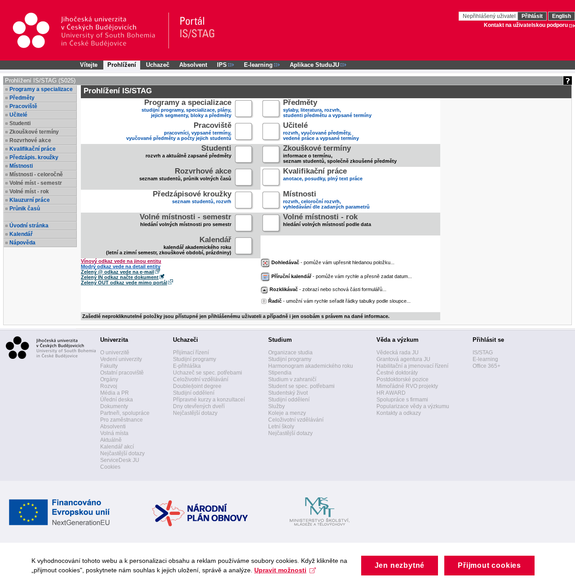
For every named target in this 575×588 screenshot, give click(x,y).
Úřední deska (116, 399)
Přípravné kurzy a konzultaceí (209, 399)
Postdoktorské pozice (402, 379)
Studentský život (288, 393)
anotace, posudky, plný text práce (323, 175)
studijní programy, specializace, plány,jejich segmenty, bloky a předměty (186, 109)
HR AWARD (391, 393)
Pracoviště (23, 106)
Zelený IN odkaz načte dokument (120, 277)
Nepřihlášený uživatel (490, 16)
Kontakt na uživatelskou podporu (526, 25)
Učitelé (18, 115)
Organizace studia (290, 352)
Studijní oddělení (193, 393)
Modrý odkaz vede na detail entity (120, 266)
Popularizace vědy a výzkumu (412, 406)
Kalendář (21, 234)
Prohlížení (121, 64)
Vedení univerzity (121, 359)
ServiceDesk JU (119, 460)
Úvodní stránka (29, 225)
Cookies (110, 467)
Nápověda (22, 243)
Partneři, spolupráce (125, 413)
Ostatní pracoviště (122, 373)
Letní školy (281, 426)
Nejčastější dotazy (122, 453)
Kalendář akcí (117, 447)
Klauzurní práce (29, 200)
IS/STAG (483, 352)
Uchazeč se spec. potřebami (207, 373)
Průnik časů (24, 208)
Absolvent (193, 64)
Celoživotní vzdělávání (200, 379)
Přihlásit (532, 16)
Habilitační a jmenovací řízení (412, 366)
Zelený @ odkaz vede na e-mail (117, 271)
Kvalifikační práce (32, 149)
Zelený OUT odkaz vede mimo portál (124, 282)
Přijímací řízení (191, 352)
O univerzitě (114, 352)
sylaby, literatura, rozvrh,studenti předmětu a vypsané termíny (327, 109)
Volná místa (114, 433)
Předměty (22, 98)
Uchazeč (157, 64)
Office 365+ (486, 366)
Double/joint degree (197, 386)
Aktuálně (111, 440)
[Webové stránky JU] (90, 30)
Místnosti (21, 166)
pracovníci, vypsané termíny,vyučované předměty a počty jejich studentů (178, 132)
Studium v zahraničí (292, 379)
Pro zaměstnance (121, 420)
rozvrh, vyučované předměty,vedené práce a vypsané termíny (321, 132)
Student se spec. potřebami (301, 386)
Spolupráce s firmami (402, 399)
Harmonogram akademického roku (310, 366)
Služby (276, 406)
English (561, 16)
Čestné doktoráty (397, 373)
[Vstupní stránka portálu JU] (193, 30)
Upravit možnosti (280, 570)
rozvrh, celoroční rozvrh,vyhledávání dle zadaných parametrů (326, 200)
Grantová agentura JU (403, 359)
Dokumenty (114, 406)
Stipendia (280, 373)
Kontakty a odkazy (398, 413)
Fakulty (109, 366)
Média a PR (114, 393)
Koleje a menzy (287, 413)
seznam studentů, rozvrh (192, 198)
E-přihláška (187, 366)
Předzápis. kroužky (33, 157)
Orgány (109, 379)
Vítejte (88, 64)
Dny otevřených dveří (199, 406)
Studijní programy (194, 359)
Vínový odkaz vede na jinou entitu (121, 261)
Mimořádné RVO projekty (407, 386)
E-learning (485, 359)
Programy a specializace (41, 89)
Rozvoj (108, 386)
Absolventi (113, 426)
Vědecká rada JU (397, 352)
